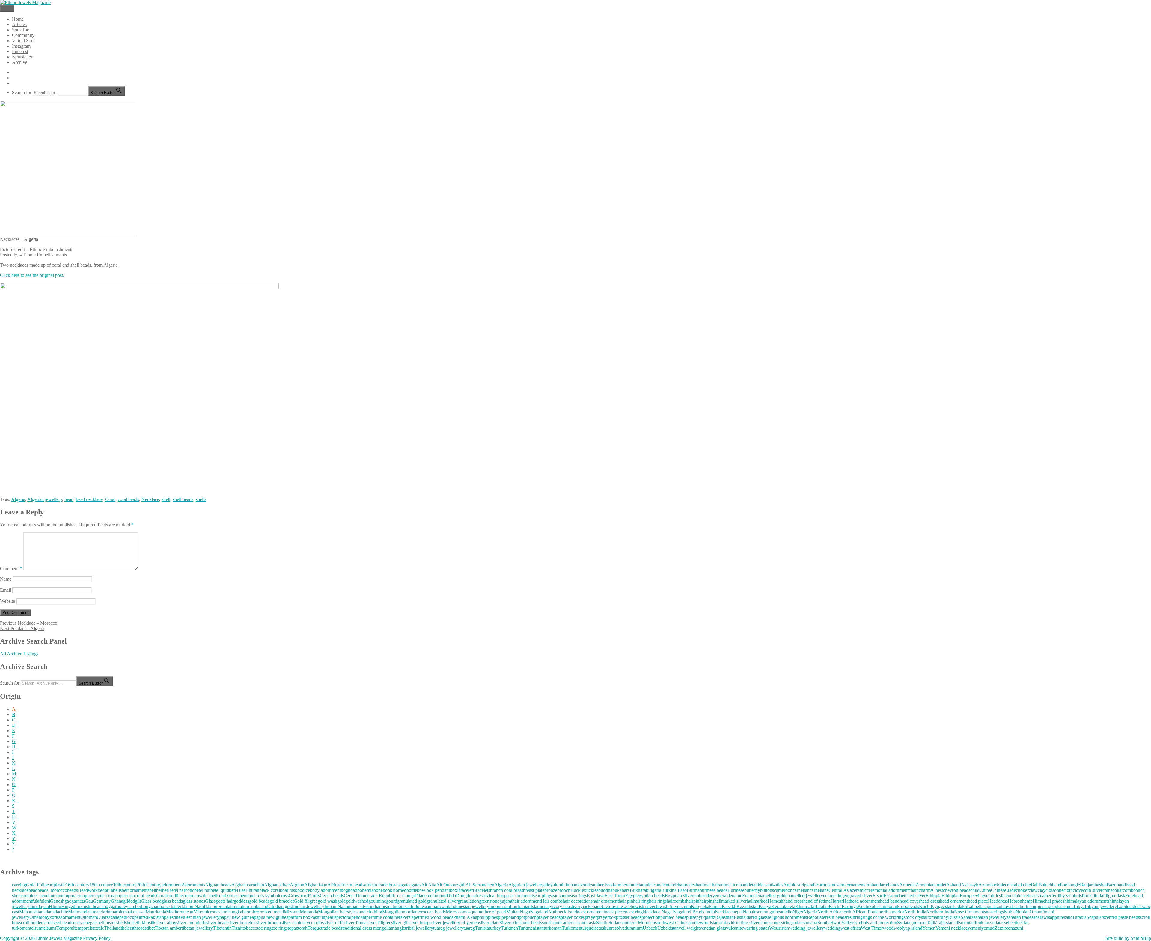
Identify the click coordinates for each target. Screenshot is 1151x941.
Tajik (931, 922)
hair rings (658, 901)
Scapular (1095, 917)
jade (598, 906)
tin (229, 928)
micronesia (213, 911)
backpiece (999, 884)
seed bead (62, 922)
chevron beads (956, 890)
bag (1012, 884)
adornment (172, 884)
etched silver (914, 895)
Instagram (21, 46)
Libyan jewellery (1101, 906)
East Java (596, 895)
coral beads (128, 499)
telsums (49, 928)
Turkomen (571, 928)
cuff (305, 895)
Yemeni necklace (951, 928)
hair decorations (578, 901)
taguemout (917, 922)
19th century (125, 884)
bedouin (105, 890)
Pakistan (156, 917)
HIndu (55, 906)
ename (736, 895)
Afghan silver (277, 884)
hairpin (692, 901)
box (453, 890)
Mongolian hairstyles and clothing (350, 911)
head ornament (954, 901)
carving (19, 884)
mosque (470, 911)
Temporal (65, 928)
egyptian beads (651, 895)
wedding (832, 928)
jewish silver (644, 906)
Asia (965, 884)
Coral (110, 499)
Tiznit (237, 928)
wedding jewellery (806, 928)
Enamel (749, 895)
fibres (1087, 895)
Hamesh (775, 901)
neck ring (634, 911)
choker (1022, 890)
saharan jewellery (990, 917)
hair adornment (526, 901)
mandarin (101, 911)
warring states (756, 928)
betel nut (202, 890)
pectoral (343, 917)
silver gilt (400, 922)
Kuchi (925, 906)
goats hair (225, 901)
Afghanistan (315, 884)
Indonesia (401, 906)
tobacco (249, 928)
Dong (461, 895)
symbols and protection (875, 922)
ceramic (859, 890)
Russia (954, 917)
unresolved (616, 928)
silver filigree (379, 922)
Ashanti (953, 884)
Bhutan (252, 890)
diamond (438, 895)
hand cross (793, 901)
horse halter (170, 906)
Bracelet (465, 890)
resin (850, 917)
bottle (411, 890)
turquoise (590, 928)
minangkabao (236, 911)
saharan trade (1019, 917)
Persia (408, 917)
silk (152, 922)
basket (1101, 884)
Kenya (765, 906)
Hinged (68, 906)
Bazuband (1116, 884)
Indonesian (499, 906)
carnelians (819, 890)
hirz (78, 906)
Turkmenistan (531, 928)
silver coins (313, 922)
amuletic (648, 884)
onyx (47, 917)
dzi (487, 895)
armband (872, 884)
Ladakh (960, 906)
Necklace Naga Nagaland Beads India (679, 911)
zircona (1008, 928)
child (975, 890)
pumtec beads (673, 917)
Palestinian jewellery (199, 917)
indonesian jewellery (469, 906)
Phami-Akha (465, 917)
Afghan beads (218, 884)
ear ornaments (521, 895)
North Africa (829, 911)
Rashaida (742, 917)
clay (1041, 890)
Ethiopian (950, 895)
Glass (210, 901)
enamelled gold (771, 895)
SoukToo (20, 29)
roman (933, 917)
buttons (767, 890)
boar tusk (288, 890)
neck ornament (591, 911)
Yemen (928, 928)
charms (925, 890)
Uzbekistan (668, 928)
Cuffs (314, 895)
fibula (1097, 895)
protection (650, 917)
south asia (587, 922)
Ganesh (57, 901)
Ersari (878, 895)
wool (898, 928)
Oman (1035, 911)
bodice (303, 890)
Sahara (967, 917)
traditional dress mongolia (366, 928)
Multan (513, 911)
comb (1128, 890)
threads (140, 928)
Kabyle (698, 906)
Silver (504, 922)
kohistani (877, 906)
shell (166, 499)
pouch (531, 917)
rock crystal (916, 917)
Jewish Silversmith (673, 906)
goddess (241, 901)
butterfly (752, 890)
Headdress (998, 901)
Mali (72, 911)
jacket (588, 906)
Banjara (1087, 884)
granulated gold (412, 901)
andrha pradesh (683, 884)
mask (128, 911)
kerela (789, 906)
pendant (358, 917)
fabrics (994, 895)
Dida (451, 895)
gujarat (505, 901)
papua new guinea (271, 917)
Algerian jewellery (44, 499)
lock (1130, 906)
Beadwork (88, 890)
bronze (550, 890)
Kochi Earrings (843, 906)
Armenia (907, 884)
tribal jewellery (419, 928)
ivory (578, 906)
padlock (126, 917)
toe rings (280, 928)
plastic (60, 884)
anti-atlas (774, 884)
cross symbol (266, 895)
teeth (1013, 922)
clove (1078, 890)
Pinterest (20, 51)
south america (565, 922)
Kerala (777, 906)
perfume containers (384, 917)
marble (116, 911)
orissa (57, 917)
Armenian (925, 884)
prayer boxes (573, 917)
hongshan (150, 906)
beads (72, 890)
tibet (151, 928)
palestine (172, 917)
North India (915, 911)
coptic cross (104, 895)
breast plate (533, 890)
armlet (940, 884)
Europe (967, 895)
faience (1007, 895)
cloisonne (1054, 890)
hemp (1027, 901)
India (267, 906)
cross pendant (241, 895)
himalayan (39, 906)
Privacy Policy (97, 938)
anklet (747, 884)
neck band (567, 911)
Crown (295, 895)
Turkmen (509, 928)
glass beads (172, 901)
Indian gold (282, 906)
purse (691, 917)
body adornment (325, 890)
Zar (998, 928)
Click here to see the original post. (32, 275)
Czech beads (332, 895)
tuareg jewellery (448, 928)
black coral (269, 890)
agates (415, 884)
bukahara (621, 890)
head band (890, 901)
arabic (813, 884)
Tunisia (482, 928)
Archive (19, 62)
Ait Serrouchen (479, 884)
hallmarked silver (730, 901)
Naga (525, 911)
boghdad (349, 890)
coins (1107, 890)
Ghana (117, 901)
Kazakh (729, 906)
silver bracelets (242, 922)
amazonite (582, 884)
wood (888, 928)
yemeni (974, 928)
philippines (487, 917)
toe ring (264, 928)
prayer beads (549, 917)
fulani (44, 901)
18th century (101, 884)
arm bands (828, 884)
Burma (693, 890)
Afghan (297, 884)
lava (1007, 906)
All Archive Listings (19, 653)
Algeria (18, 499)
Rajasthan (724, 917)
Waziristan (779, 928)
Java (606, 906)
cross (284, 895)
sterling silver (747, 922)
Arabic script (795, 884)
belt (152, 890)
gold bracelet (281, 901)
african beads (351, 884)
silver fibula (355, 922)
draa (471, 895)
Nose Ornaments (970, 911)
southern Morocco (637, 922)
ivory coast (562, 906)
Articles (19, 24)
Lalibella (975, 906)
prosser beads (628, 917)
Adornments (193, 884)
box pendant (438, 890)
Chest (937, 890)
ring (859, 917)
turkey (495, 928)
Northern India (940, 911)
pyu (699, 917)
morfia (409, 911)
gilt (138, 901)
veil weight (689, 928)
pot (522, 917)
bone (378, 890)
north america (891, 911)
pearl (49, 884)
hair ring (641, 901)
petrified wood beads (433, 917)
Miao (198, 911)
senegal (89, 922)
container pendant (37, 895)
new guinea (771, 911)
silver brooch (268, 922)
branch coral (501, 890)
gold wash (327, 901)
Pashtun (317, 917)
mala (45, 911)
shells (201, 499)
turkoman (553, 928)
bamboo (1059, 884)
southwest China (670, 922)
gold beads (259, 901)
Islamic (537, 906)
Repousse (816, 917)
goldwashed (357, 901)
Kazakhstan (747, 906)
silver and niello (191, 922)
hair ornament (606, 901)
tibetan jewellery (197, 928)
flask (1120, 895)
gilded (129, 901)
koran (891, 906)
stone (764, 922)
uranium (635, 928)
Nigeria (810, 911)
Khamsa (803, 906)
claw (1033, 890)
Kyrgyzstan (942, 906)
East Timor (615, 895)
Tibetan (220, 928)
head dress (930, 901)
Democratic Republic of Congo (385, 895)
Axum (984, 884)
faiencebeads (1026, 895)
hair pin (626, 901)
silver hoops (420, 922)
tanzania (991, 922)
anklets (759, 884)
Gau (89, 901)
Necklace (150, 499)
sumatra (810, 922)
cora (131, 895)
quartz (709, 917)
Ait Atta (428, 884)
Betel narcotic (181, 890)
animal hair (708, 884)
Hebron (1015, 901)
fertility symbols (1066, 895)
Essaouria (893, 895)
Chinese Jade (1003, 890)
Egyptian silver (679, 895)
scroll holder (31, 922)
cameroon (783, 890)
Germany (102, 901)
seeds (76, 922)
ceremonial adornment (888, 890)
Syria (902, 922)
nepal (738, 911)
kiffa (815, 906)
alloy (548, 884)
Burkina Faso (674, 890)
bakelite (1023, 884)
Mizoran (292, 911)
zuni (1019, 928)
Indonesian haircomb (430, 906)
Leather (1018, 906)
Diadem (422, 895)
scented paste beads (1121, 917)
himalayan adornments (1088, 901)
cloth (1068, 890)
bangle (1073, 884)
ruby (943, 917)
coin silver (1092, 890)
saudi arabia (1075, 917)
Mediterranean (179, 911)
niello (787, 911)
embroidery (704, 895)
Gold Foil (35, 884)
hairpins (706, 901)
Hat (846, 901)
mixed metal (272, 911)
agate (404, 884)
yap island (912, 928)
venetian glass (713, 928)
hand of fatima (817, 901)
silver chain (291, 922)
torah (303, 928)
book (387, 890)
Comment (11, 568)
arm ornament (851, 884)
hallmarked (757, 901)
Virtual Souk (24, 40)
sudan (797, 922)
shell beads (183, 499)
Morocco (454, 911)
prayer (591, 917)
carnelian (801, 890)
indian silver (358, 906)
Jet (629, 906)
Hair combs (552, 901)
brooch (563, 890)
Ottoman (88, 917)
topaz (293, 928)
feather (1045, 895)
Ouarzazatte (108, 917)
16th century (77, 884)
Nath (553, 911)
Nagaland (539, 911)
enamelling (833, 895)
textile (98, 928)
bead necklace (89, 499)
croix (224, 895)
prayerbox (606, 917)
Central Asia (840, 890)
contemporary (67, 895)
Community (23, 35)
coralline (175, 895)
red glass (759, 917)
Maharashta (30, 911)
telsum (36, 928)
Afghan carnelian (247, 884)
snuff (547, 922)
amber (621, 884)
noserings (995, 911)
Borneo (399, 890)
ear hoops (499, 895)
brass (518, 890)
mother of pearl (491, 911)
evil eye (981, 895)
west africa (850, 928)
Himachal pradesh (1050, 901)
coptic (121, 895)
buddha (605, 890)
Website (7, 601)
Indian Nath (335, 906)
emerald (722, 895)
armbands (890, 884)
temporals (83, 928)
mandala (85, 911)
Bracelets (481, 890)
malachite (59, 911)
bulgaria (653, 890)
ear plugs (543, 895)
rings (901, 917)
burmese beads (713, 890)
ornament (71, 917)
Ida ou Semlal (218, 906)
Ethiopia (933, 895)
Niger (798, 911)
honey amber (129, 906)
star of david (722, 922)
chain (914, 890)
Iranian (524, 906)
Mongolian (392, 911)
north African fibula (860, 911)
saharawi (1039, 917)
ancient (662, 884)
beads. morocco (52, 890)
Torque (314, 928)
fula (35, 901)
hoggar (110, 906)
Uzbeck (650, 928)
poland (512, 917)
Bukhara (638, 890)
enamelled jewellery (804, 895)
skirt (514, 922)
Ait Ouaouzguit (450, 884)
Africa (333, 884)
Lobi (1121, 906)
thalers (127, 928)
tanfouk (976, 922)
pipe (502, 917)
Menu (7, 8)
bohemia (365, 890)
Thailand (112, 928)
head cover (910, 901)
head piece (978, 901)
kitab (824, 906)
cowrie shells (207, 895)
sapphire (1056, 917)
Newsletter (22, 56)
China (985, 890)
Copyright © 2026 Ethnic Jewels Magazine (41, 938)
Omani (35, 917)
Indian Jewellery (308, 906)
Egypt (631, 895)
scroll (48, 922)
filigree (1109, 895)
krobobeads (908, 906)
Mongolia (309, 911)
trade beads (331, 928)
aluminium (563, 884)
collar (1117, 890)
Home (18, 19)
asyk (974, 884)
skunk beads (530, 922)
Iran (513, 906)
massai (139, 911)
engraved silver (858, 895)
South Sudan (608, 922)
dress (479, 895)
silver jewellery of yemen (455, 922)
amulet (633, 884)
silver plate (489, 922)
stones (775, 922)
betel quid (219, 890)
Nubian (1023, 911)
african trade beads (382, 884)
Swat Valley (842, 922)
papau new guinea (236, 917)
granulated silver (442, 901)
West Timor (872, 928)
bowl (422, 890)
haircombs (676, 901)
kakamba (713, 906)
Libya (1079, 906)
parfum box (299, 917)
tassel (1004, 922)
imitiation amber (246, 906)
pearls (330, 917)
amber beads (604, 884)
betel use (237, 890)
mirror (255, 911)
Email (5, 590)
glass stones (194, 901)
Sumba (824, 922)
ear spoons (562, 895)
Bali (1035, 884)
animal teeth (730, 884)
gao (67, 901)
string (786, 922)
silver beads (217, 922)
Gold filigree (306, 901)
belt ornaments (135, 890)
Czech (350, 895)
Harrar (837, 901)
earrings (579, 895)
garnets (78, 901)
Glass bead (151, 901)
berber (162, 890)
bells (117, 890)
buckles (591, 890)
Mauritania (156, 911)
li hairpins (1035, 906)
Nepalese (751, 911)
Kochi (863, 906)
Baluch (1045, 884)
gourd (391, 901)
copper (86, 895)
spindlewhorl (698, 922)
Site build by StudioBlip (1128, 938)
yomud (988, 928)
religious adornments (787, 917)
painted (141, 917)
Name (5, 578)
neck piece (615, 911)
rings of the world (879, 917)
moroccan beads (430, 911)
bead (68, 499)
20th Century (149, 884)
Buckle (577, 890)
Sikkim (142, 922)
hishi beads (92, 906)
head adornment (865, 901)
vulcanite (734, 928)
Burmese (735, 890)
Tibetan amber (168, 928)
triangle (398, 928)
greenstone (489, 901)
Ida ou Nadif (193, 906)
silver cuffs (334, 922)
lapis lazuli (993, 906)
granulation (468, 901)
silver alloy (166, 922)
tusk (602, 928)
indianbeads (381, 906)
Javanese (618, 906)
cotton (189, 895)
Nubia (1010, 911)
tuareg (469, 928)
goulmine (377, 901)
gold (341, 901)
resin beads (835, 917)
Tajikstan (944, 922)
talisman (961, 922)
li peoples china (1059, 906)
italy (548, 906)
